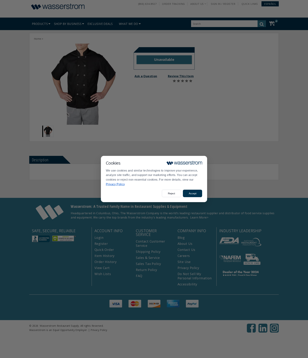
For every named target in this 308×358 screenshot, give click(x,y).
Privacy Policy (115, 184)
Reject (171, 193)
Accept (192, 193)
